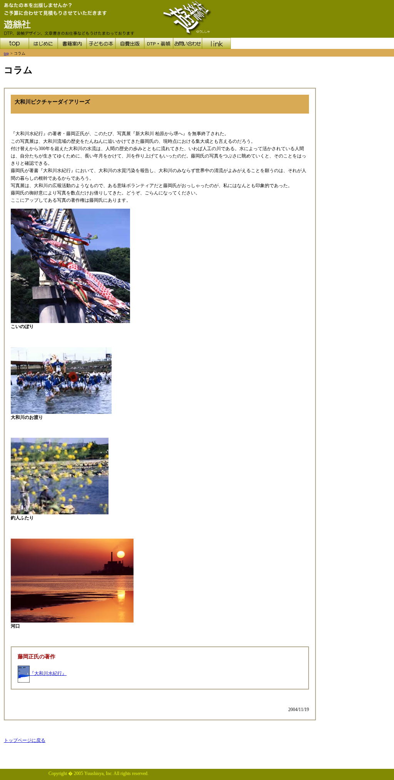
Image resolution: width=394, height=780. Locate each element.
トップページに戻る (24, 740)
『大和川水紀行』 (48, 673)
